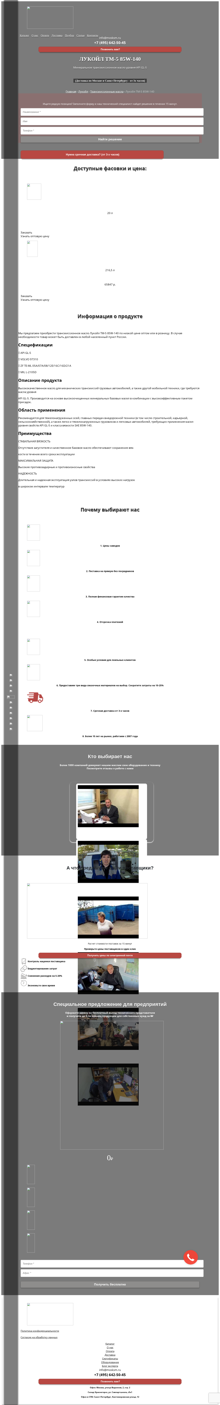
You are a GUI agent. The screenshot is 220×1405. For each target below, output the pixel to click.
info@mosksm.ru (110, 37)
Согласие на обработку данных (39, 1337)
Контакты (92, 35)
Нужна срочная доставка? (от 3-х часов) (92, 154)
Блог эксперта (110, 1366)
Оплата (45, 35)
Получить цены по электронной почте (110, 955)
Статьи (81, 35)
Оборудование (110, 1362)
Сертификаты (110, 1358)
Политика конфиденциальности (40, 1330)
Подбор (69, 35)
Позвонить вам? (110, 49)
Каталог (24, 35)
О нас (35, 35)
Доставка (57, 35)
